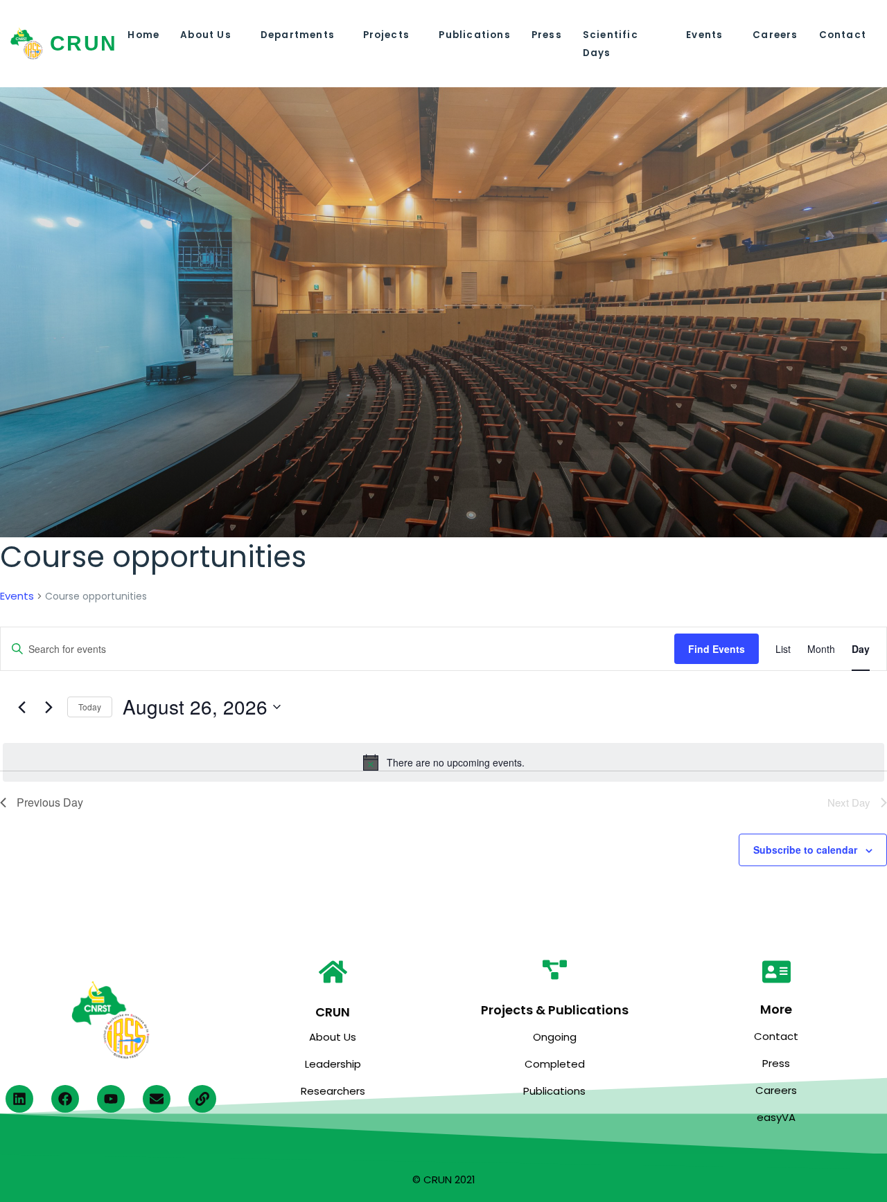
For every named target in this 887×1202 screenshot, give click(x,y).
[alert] (443, 762)
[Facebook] (65, 1099)
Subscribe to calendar (805, 849)
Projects (386, 35)
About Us (205, 35)
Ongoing (555, 1037)
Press (547, 35)
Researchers (333, 1091)
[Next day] (48, 707)
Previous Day (50, 802)
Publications (474, 35)
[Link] (202, 1099)
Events (704, 35)
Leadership (333, 1064)
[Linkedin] (19, 1099)
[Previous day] (21, 707)
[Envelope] (156, 1099)
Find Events (716, 649)
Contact (842, 35)
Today (89, 706)
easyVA (776, 1117)
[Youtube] (111, 1099)
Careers (775, 35)
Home (143, 35)
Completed (555, 1064)
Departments (298, 35)
